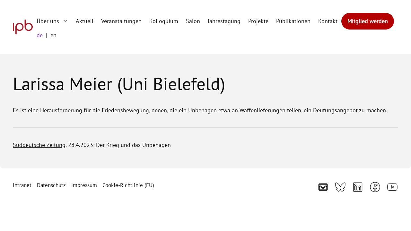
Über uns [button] (48, 21)
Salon (193, 21)
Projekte (258, 21)
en (53, 35)
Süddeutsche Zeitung (39, 145)
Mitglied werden (367, 21)
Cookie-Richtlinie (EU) (128, 185)
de (40, 35)
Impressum (84, 185)
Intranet (22, 185)
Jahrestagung (224, 21)
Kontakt (327, 21)
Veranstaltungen (121, 21)
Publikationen (293, 21)
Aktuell (84, 21)
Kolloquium (163, 21)
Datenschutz (51, 185)
